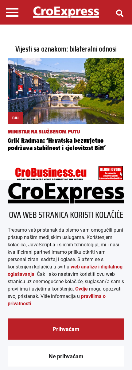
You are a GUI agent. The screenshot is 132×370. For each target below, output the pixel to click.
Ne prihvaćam (66, 356)
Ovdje (81, 289)
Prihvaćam (66, 329)
